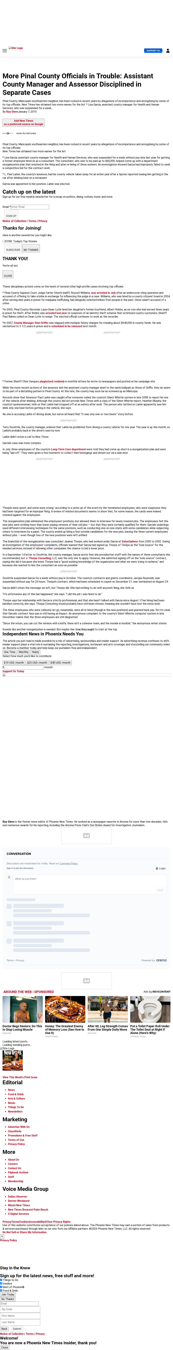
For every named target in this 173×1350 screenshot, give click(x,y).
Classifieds (14, 1131)
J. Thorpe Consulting (38, 558)
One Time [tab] (9, 652)
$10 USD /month (14, 662)
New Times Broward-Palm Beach (28, 1209)
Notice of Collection (14, 221)
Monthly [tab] (24, 652)
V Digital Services (18, 1213)
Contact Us (14, 1168)
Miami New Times (19, 1205)
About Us (13, 1159)
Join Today (7, 1294)
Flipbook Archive (18, 1172)
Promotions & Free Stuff (23, 1135)
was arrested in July (103, 292)
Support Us (153, 50)
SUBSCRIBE (13, 250)
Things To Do (16, 1107)
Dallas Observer (17, 1196)
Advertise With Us (19, 1127)
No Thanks (7, 1299)
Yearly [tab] (35, 652)
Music (11, 1103)
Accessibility (36, 1221)
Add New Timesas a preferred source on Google (23, 122)
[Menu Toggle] (5, 51)
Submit (17, 1328)
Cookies (24, 1221)
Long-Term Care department (68, 449)
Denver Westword (18, 1200)
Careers (13, 1163)
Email (7, 206)
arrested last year (56, 313)
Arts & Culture (16, 1098)
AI (45, 1221)
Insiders (7, 1283)
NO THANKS (31, 250)
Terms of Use (16, 1140)
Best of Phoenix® (13, 1287)
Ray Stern (12, 111)
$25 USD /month (37, 662)
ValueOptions (130, 541)
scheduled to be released (66, 326)
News (11, 1090)
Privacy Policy (16, 1144)
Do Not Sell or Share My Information (24, 1232)
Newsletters (15, 1111)
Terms (32, 221)
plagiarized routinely (52, 381)
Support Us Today (13, 671)
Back (4, 1328)
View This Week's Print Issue (20, 1077)
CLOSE (8, 276)
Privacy (42, 221)
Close (4, 1347)
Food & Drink (16, 1094)
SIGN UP (11, 216)
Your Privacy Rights (58, 1221)
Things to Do (10, 1280)
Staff (11, 1176)
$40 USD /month (60, 662)
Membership (15, 1181)
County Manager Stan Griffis (31, 322)
